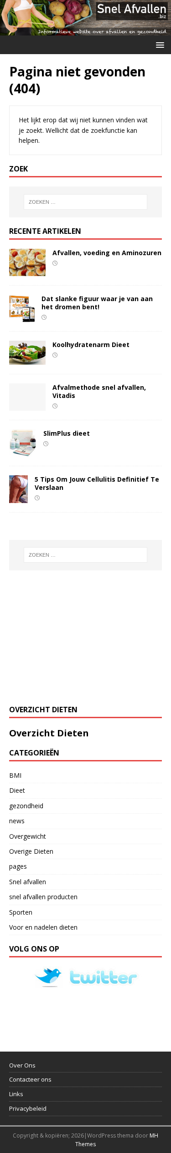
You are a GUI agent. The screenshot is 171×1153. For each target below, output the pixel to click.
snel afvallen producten (43, 896)
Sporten (20, 912)
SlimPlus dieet (66, 433)
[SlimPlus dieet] (22, 451)
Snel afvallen (27, 881)
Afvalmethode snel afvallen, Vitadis (99, 391)
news (17, 820)
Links (16, 1094)
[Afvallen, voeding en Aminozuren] (27, 270)
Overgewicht (27, 836)
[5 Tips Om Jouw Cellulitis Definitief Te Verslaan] (18, 497)
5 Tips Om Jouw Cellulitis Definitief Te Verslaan (97, 483)
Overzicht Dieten (49, 733)
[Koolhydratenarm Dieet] (27, 359)
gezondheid (26, 805)
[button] (158, 44)
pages (18, 866)
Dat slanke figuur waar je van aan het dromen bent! (97, 302)
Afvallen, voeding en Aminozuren (106, 252)
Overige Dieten (31, 851)
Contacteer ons (30, 1079)
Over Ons (22, 1065)
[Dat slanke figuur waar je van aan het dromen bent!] (22, 316)
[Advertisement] (77, 636)
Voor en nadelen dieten (43, 927)
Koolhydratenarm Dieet (91, 344)
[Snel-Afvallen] (85, 30)
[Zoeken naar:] (86, 202)
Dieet (17, 790)
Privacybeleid (28, 1108)
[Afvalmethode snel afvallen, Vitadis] (27, 405)
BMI (15, 775)
